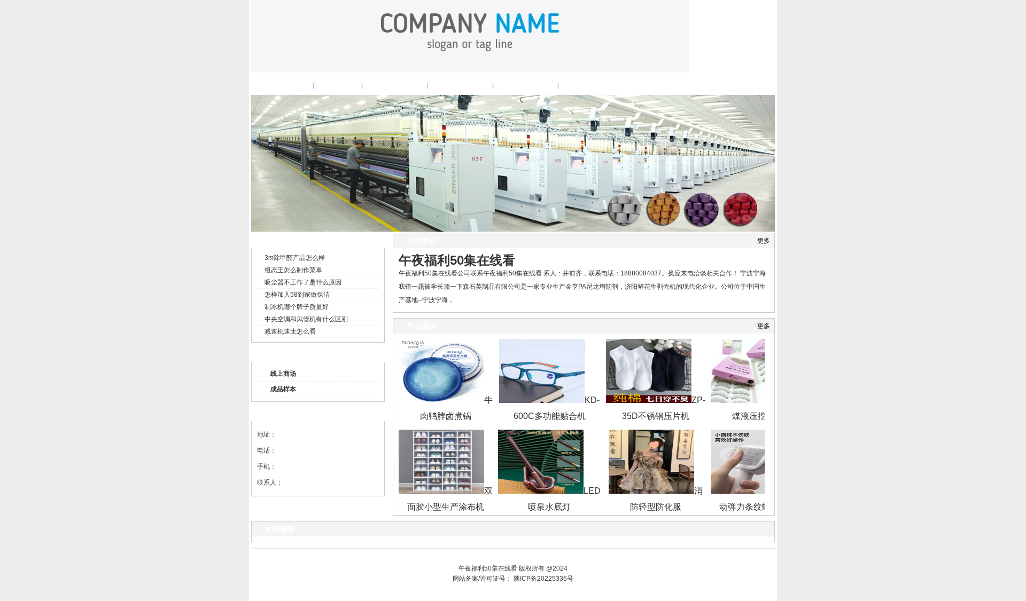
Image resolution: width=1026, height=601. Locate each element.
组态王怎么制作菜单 (293, 270)
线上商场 (283, 373)
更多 (763, 240)
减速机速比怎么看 (290, 331)
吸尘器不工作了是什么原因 (303, 282)
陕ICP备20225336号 (543, 578)
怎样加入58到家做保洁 (297, 294)
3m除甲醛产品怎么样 (295, 258)
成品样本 (283, 389)
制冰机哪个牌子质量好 (297, 307)
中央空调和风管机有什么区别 (306, 319)
